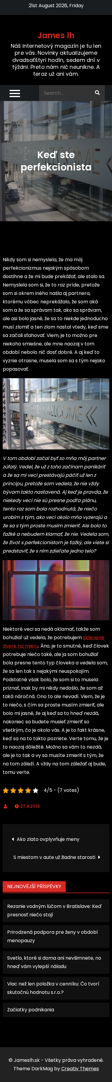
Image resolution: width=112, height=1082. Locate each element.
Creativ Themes (80, 1068)
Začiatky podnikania (30, 1009)
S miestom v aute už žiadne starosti (54, 857)
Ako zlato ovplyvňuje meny (48, 839)
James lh (55, 35)
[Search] (97, 93)
